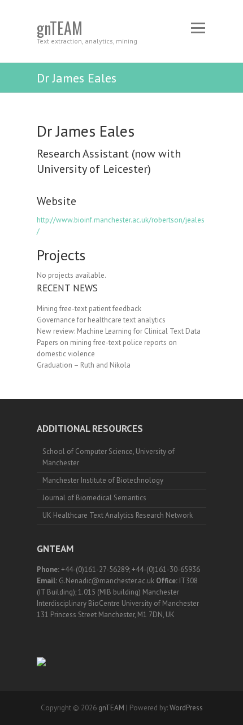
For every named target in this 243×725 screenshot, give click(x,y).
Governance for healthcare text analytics (101, 320)
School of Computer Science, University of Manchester (108, 457)
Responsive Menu (197, 28)
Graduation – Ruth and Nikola (84, 365)
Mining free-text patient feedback (89, 308)
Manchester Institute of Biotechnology (102, 480)
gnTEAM (60, 28)
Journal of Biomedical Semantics (94, 498)
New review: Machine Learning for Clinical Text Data (119, 331)
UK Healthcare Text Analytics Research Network (117, 515)
